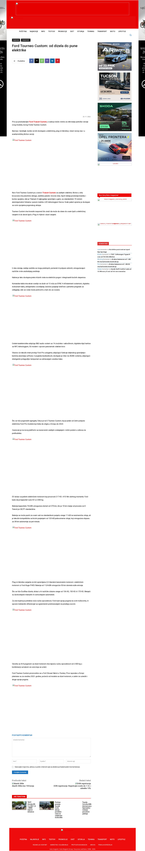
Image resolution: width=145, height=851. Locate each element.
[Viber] (47, 61)
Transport (25, 40)
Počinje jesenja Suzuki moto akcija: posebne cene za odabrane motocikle (58, 809)
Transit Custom (49, 193)
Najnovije (16, 40)
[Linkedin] (52, 61)
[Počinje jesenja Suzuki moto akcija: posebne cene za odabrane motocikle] (46, 805)
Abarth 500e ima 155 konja (23, 786)
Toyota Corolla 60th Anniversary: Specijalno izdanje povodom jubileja (87, 808)
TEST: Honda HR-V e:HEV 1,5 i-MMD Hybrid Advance (32, 807)
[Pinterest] (57, 61)
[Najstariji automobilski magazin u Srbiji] (26, 22)
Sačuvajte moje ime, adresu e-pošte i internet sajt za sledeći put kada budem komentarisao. (47, 767)
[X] (36, 61)
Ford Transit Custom (38, 122)
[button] (130, 35)
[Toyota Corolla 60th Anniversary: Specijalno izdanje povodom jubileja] (74, 805)
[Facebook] (31, 61)
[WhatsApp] (42, 61)
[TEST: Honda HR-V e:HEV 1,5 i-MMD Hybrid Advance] (19, 805)
